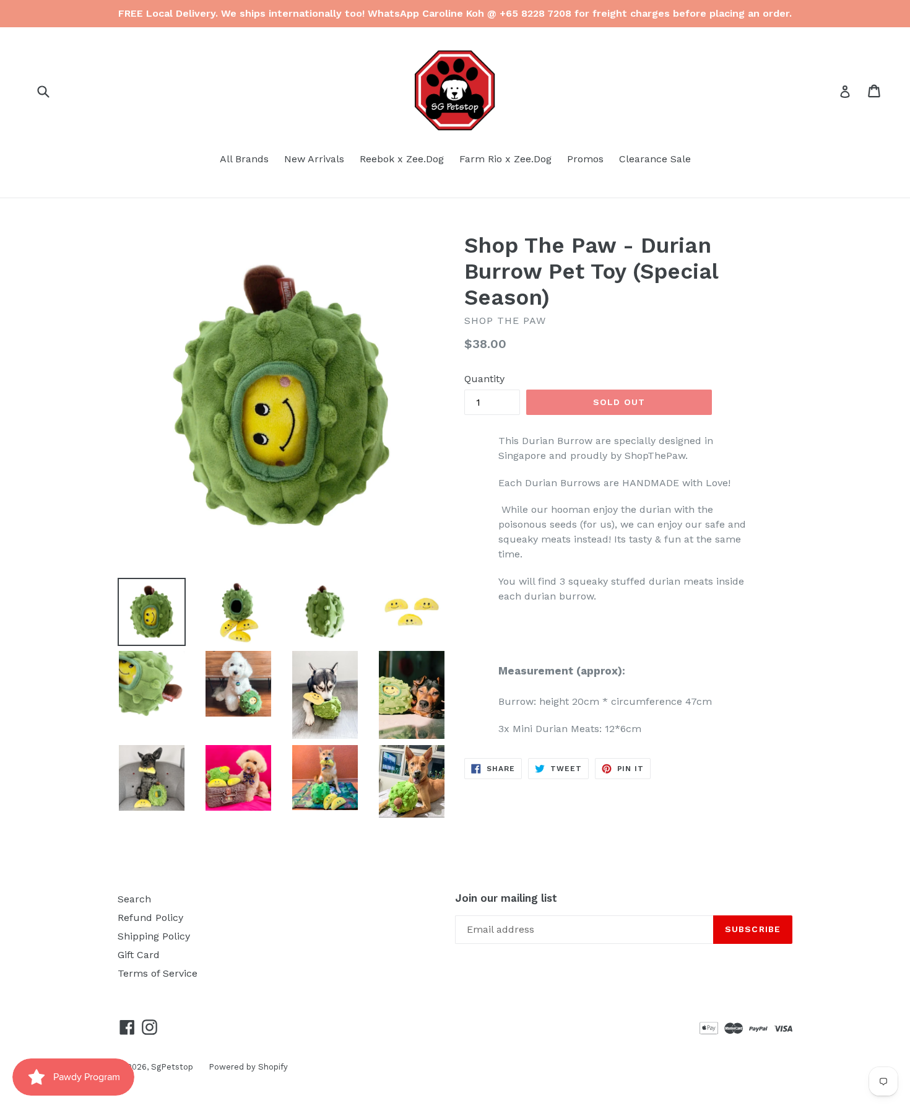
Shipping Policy (154, 936)
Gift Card (139, 955)
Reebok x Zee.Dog (402, 159)
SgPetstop (172, 1066)
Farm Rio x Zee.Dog (505, 159)
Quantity (484, 379)
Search (134, 899)
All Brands (244, 159)
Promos (585, 159)
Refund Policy (150, 917)
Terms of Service (157, 973)
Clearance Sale (655, 159)
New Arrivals (314, 159)
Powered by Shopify (248, 1066)
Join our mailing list (506, 898)
